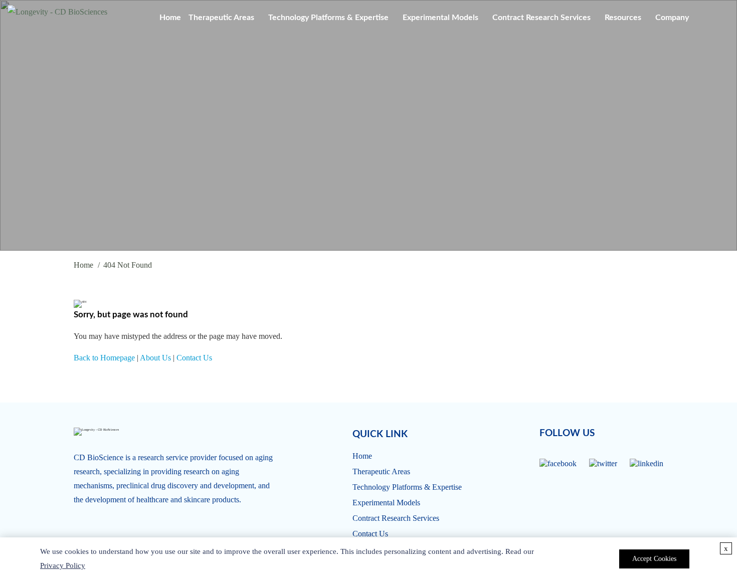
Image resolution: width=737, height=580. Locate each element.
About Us (155, 357)
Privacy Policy (62, 565)
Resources (623, 18)
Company (672, 18)
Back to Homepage (104, 357)
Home (170, 18)
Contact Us (194, 357)
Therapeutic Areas (221, 18)
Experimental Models (440, 18)
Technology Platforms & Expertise (328, 18)
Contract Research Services (541, 18)
